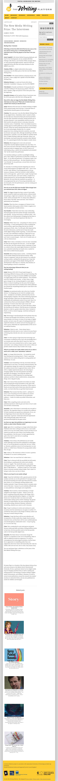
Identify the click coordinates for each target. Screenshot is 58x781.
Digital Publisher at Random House (24, 75)
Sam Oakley (29, 779)
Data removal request (45, 779)
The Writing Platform (29, 8)
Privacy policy (36, 779)
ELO (28, 226)
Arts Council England (45, 773)
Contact (14, 17)
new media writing (9, 42)
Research (22, 15)
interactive (23, 41)
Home (7, 15)
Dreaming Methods (29, 57)
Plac (12, 150)
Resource (14, 15)
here (19, 550)
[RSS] (52, 28)
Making (9, 150)
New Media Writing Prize (30, 565)
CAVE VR (18, 257)
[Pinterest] (43, 28)
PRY (31, 97)
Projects (45, 15)
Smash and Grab (43, 83)
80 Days (14, 214)
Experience (31, 15)
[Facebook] (41, 28)
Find (51, 23)
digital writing (8, 41)
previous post (8, 22)
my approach (28, 179)
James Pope (9, 33)
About (7, 17)
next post (33, 22)
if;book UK (28, 87)
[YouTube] (48, 28)
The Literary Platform (6, 773)
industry (16, 41)
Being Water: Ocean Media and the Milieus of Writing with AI (45, 69)
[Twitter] (46, 28)
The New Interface (43, 81)
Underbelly (7, 71)
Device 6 (21, 214)
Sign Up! (50, 39)
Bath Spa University (12, 773)
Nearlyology (21, 88)
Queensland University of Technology (21, 773)
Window (19, 84)
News (38, 15)
